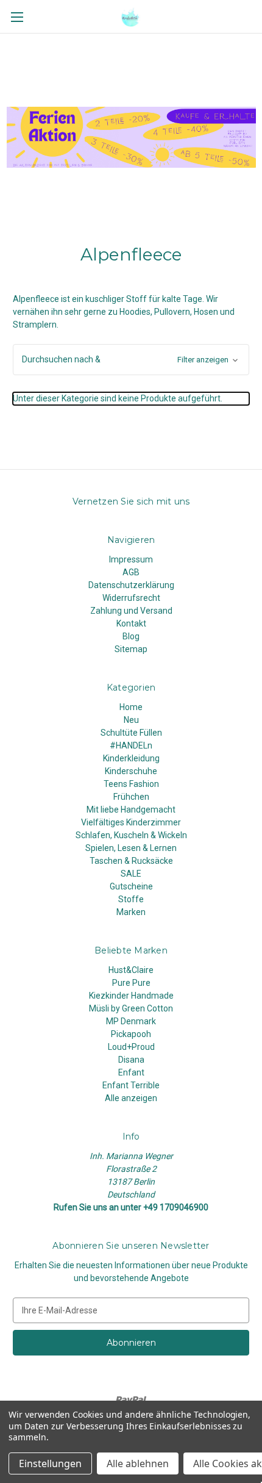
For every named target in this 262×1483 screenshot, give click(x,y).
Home (131, 707)
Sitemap (131, 649)
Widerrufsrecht (131, 598)
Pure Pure (131, 983)
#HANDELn (131, 745)
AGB (131, 572)
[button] (131, 359)
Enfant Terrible (131, 1085)
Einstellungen (50, 1463)
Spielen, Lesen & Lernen (131, 848)
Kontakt (131, 623)
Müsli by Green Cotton (131, 1008)
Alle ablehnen (138, 1463)
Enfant (131, 1072)
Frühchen (131, 797)
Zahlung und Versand (131, 611)
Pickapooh (131, 1034)
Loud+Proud (131, 1047)
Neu (131, 720)
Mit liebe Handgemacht (131, 809)
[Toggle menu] (17, 17)
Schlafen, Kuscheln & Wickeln (131, 835)
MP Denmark (131, 1021)
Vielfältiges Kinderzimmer (131, 822)
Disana (131, 1060)
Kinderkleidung (131, 758)
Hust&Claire (131, 970)
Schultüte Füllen (131, 733)
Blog (131, 636)
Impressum (131, 559)
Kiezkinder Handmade (131, 995)
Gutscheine (131, 886)
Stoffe (131, 899)
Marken (131, 912)
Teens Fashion (131, 784)
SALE (131, 873)
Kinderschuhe (131, 771)
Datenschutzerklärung (131, 585)
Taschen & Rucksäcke (131, 861)
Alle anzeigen (131, 1098)
